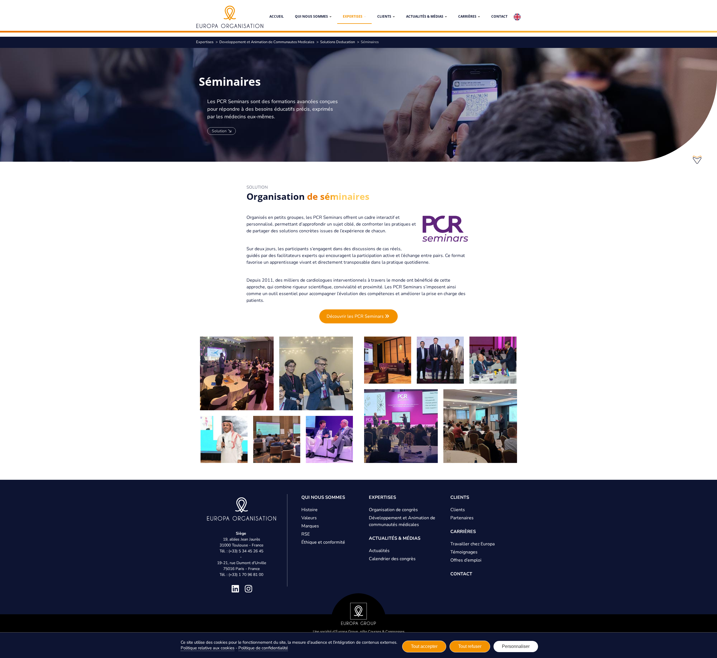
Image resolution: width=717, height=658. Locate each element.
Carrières (467, 16)
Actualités (379, 551)
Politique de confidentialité (263, 648)
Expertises (353, 16)
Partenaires (462, 518)
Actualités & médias (425, 16)
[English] (517, 16)
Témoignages (464, 552)
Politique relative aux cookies (207, 648)
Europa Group (347, 631)
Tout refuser (469, 646)
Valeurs (309, 518)
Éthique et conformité (323, 542)
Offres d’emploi (465, 560)
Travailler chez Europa (472, 544)
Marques (310, 526)
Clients (384, 16)
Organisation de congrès (393, 510)
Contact (499, 16)
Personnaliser (516, 646)
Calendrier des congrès (392, 559)
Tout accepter (424, 646)
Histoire (309, 510)
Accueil (276, 16)
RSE (305, 534)
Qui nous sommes (312, 16)
